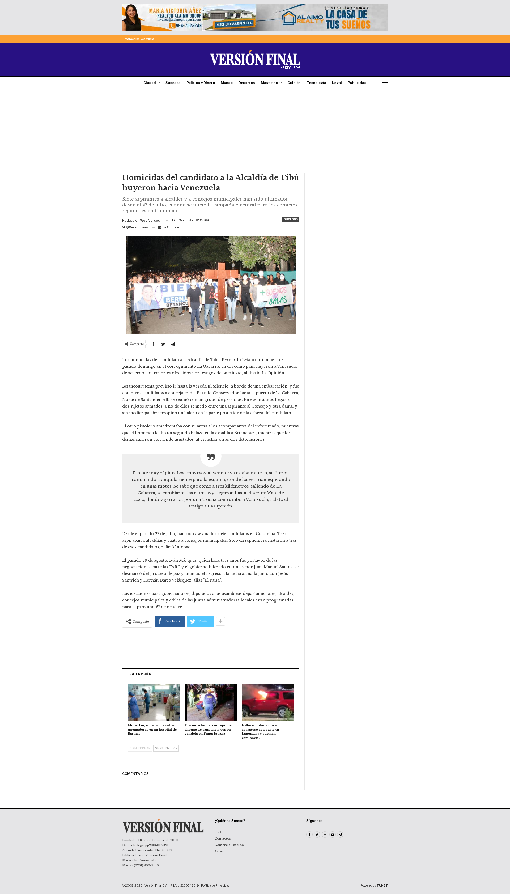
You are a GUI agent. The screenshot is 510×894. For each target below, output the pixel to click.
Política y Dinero (200, 82)
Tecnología (316, 82)
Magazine (269, 82)
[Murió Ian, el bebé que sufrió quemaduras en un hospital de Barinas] (154, 702)
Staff (218, 832)
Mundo (227, 82)
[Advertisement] (255, 133)
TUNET (382, 885)
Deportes (247, 82)
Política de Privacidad (215, 885)
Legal (337, 82)
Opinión (294, 82)
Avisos (219, 851)
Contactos (222, 838)
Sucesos (173, 82)
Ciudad (149, 82)
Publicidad (357, 82)
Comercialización (229, 845)
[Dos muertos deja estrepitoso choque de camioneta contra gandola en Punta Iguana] (211, 702)
